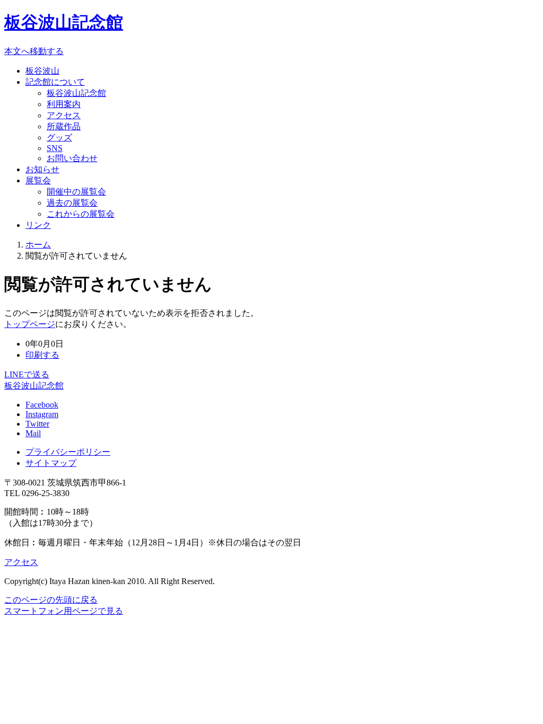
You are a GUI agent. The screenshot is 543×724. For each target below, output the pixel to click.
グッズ (59, 137)
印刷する (42, 354)
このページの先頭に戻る (51, 599)
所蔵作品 (64, 126)
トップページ (29, 324)
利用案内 (64, 104)
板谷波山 (42, 70)
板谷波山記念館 (63, 22)
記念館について (55, 81)
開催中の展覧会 (76, 191)
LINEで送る (26, 374)
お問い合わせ (72, 158)
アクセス (64, 115)
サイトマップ (50, 462)
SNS (55, 148)
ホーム (38, 244)
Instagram (41, 414)
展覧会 (38, 180)
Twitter (37, 423)
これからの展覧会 (81, 213)
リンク (38, 224)
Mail (33, 433)
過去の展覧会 (72, 202)
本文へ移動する (34, 51)
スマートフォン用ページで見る (63, 610)
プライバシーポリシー (67, 451)
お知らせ (42, 169)
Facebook (41, 404)
